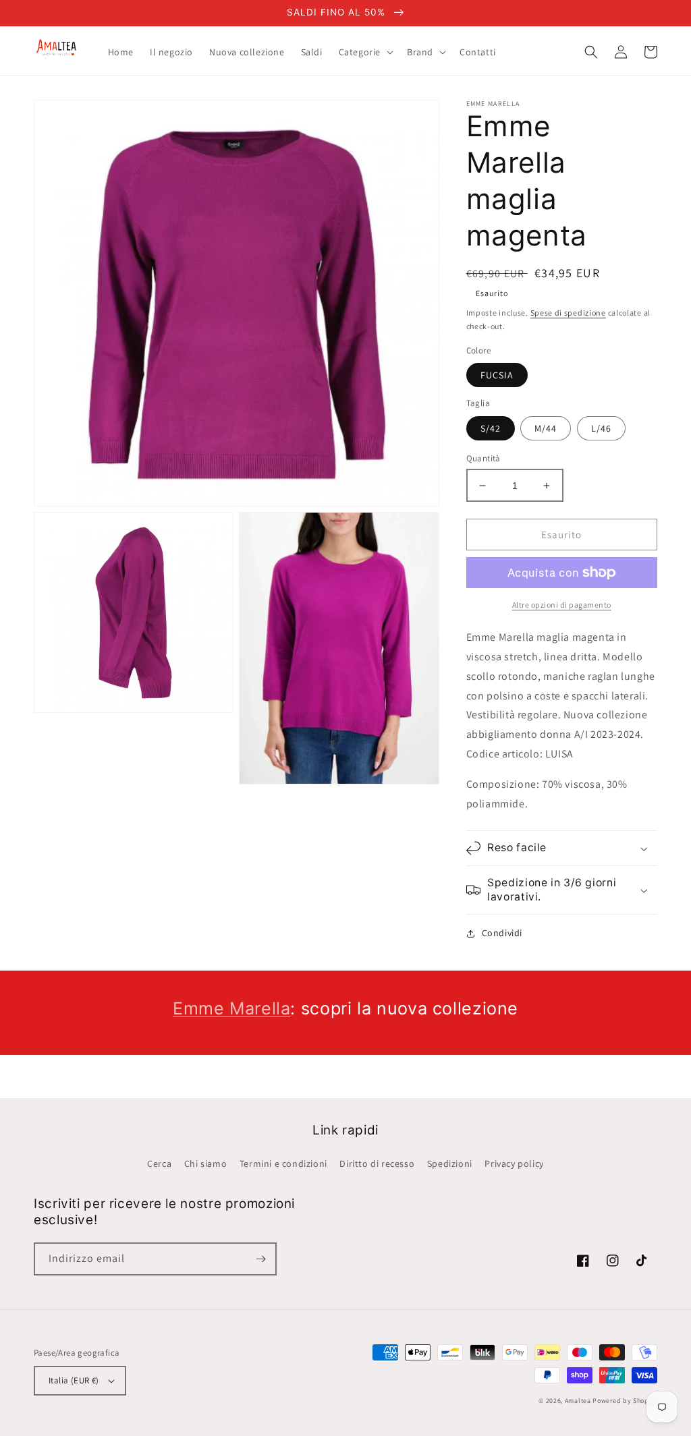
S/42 (490, 428)
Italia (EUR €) (74, 1380)
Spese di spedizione (568, 313)
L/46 (601, 428)
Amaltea (578, 1400)
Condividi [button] (502, 933)
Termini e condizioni (283, 1163)
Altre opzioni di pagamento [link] (561, 605)
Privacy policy (514, 1163)
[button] (365, 52)
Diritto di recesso (376, 1163)
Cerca (159, 1163)
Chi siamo (205, 1163)
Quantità (483, 458)
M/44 (545, 428)
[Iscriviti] (260, 1258)
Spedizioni (449, 1163)
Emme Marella (232, 1008)
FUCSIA (497, 375)
